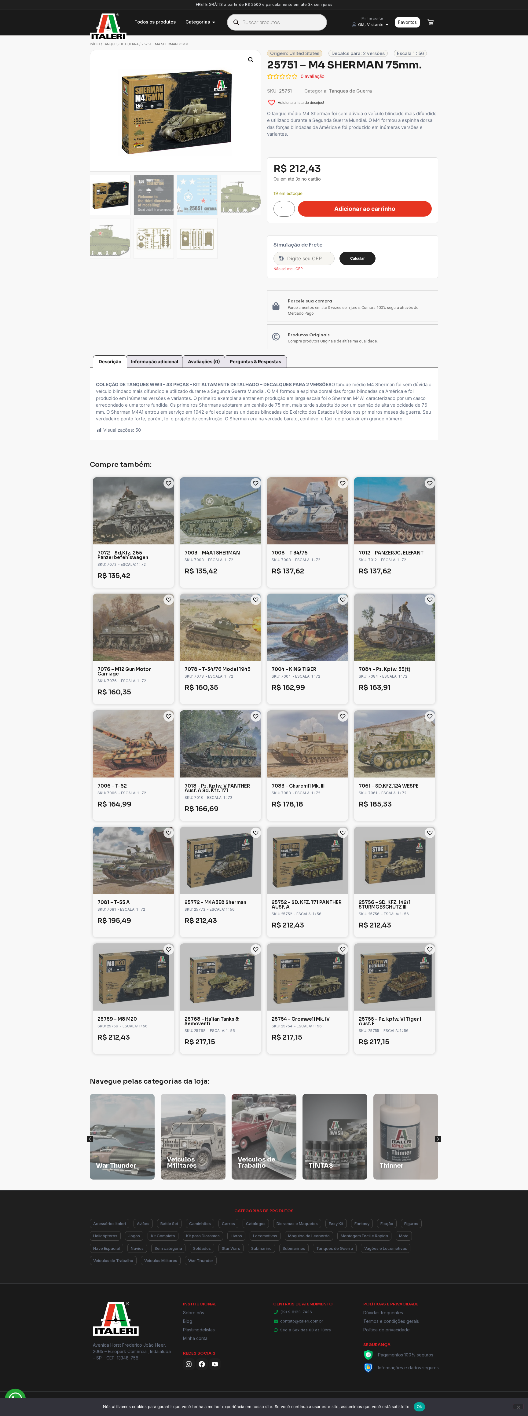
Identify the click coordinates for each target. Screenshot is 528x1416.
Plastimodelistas (199, 1329)
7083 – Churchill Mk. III (298, 786)
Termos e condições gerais (391, 1321)
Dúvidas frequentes (383, 1312)
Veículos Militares (160, 1260)
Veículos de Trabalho (113, 1260)
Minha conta (195, 1338)
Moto (404, 1235)
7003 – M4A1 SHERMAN (212, 553)
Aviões (143, 1223)
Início (95, 44)
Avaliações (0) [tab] (204, 361)
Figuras (411, 1223)
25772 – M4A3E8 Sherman (215, 902)
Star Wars (231, 1248)
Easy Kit (336, 1223)
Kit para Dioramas (203, 1235)
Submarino (261, 1248)
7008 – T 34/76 (290, 553)
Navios (137, 1248)
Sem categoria (168, 1248)
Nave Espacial (106, 1248)
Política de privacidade (386, 1329)
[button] (250, 59)
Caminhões (200, 1223)
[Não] (518, 1406)
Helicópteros (105, 1235)
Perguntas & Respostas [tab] (255, 361)
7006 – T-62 (112, 786)
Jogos (134, 1235)
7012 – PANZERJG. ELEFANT (391, 553)
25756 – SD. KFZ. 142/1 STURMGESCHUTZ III (385, 904)
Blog (187, 1321)
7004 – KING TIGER (294, 669)
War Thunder (200, 1260)
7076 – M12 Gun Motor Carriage (124, 671)
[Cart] (430, 22)
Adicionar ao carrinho (364, 208)
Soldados (202, 1248)
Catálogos (256, 1223)
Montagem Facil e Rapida (364, 1235)
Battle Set (169, 1223)
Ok (419, 1406)
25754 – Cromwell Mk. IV (301, 1019)
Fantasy (361, 1223)
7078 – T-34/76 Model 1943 (218, 669)
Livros (236, 1235)
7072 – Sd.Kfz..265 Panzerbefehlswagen (122, 555)
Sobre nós (193, 1312)
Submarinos (294, 1248)
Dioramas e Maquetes (297, 1223)
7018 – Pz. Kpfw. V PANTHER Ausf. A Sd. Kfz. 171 (217, 788)
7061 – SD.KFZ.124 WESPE (389, 786)
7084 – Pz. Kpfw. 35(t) (384, 669)
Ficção (386, 1223)
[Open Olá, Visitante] (387, 25)
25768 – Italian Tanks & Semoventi (212, 1021)
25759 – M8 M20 (117, 1019)
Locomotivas (265, 1235)
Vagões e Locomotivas (385, 1248)
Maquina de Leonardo (309, 1235)
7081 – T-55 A (113, 902)
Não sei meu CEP (288, 268)
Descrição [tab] (110, 361)
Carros (228, 1223)
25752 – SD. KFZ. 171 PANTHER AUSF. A (307, 904)
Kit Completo (163, 1235)
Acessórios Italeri (109, 1223)
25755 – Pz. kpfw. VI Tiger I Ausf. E (390, 1021)
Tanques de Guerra (120, 44)
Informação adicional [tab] (154, 361)
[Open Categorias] (213, 22)
